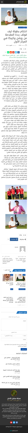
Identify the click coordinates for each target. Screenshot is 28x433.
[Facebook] (17, 422)
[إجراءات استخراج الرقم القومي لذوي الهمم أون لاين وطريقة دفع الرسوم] (24, 378)
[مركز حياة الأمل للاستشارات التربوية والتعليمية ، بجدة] (24, 371)
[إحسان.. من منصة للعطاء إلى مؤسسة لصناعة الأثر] (20, 278)
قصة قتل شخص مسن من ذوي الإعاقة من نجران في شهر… (11, 383)
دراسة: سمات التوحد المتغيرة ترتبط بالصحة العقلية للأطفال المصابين (8, 260)
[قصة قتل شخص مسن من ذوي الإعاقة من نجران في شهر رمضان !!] (24, 384)
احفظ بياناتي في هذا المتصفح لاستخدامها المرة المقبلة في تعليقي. (15, 345)
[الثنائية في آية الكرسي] (8, 278)
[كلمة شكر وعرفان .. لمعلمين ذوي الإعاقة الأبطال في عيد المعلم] (24, 359)
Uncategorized (22, 289)
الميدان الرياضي (21, 27)
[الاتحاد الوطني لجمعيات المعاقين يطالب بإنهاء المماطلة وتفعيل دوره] (20, 292)
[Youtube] (11, 422)
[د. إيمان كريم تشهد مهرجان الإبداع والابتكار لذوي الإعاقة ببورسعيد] (8, 292)
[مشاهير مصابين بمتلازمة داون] (24, 365)
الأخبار (25, 27)
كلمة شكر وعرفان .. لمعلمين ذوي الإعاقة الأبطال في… (12, 358)
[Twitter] (14, 422)
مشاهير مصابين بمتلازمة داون (13, 364)
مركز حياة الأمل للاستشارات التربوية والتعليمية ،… (11, 370)
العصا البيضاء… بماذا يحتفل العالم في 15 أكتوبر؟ (20, 260)
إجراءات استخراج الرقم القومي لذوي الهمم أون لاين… (11, 377)
